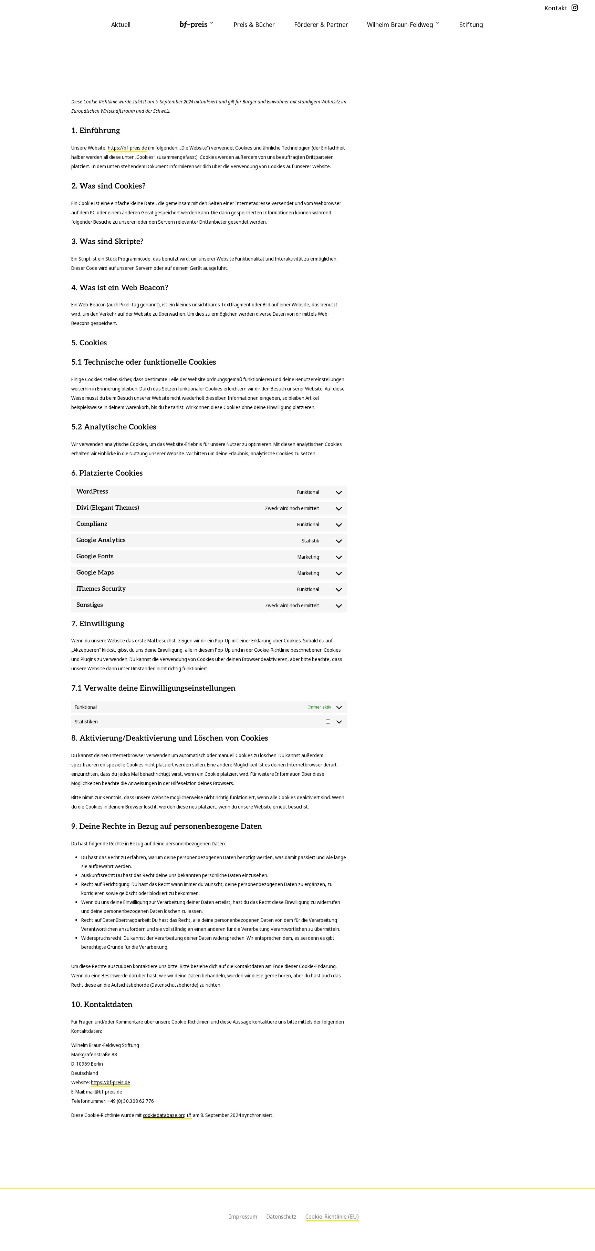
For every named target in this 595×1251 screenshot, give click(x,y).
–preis (193, 24)
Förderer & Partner (321, 24)
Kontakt (555, 8)
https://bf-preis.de (127, 147)
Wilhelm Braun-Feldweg (400, 24)
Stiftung (471, 24)
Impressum (243, 1216)
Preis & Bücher (254, 24)
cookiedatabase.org (164, 1115)
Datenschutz (281, 1216)
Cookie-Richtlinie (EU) (332, 1216)
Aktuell (121, 24)
